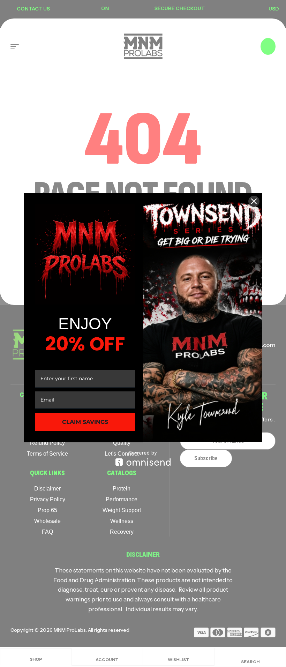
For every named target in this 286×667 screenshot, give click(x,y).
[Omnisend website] (143, 458)
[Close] (254, 201)
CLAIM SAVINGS (85, 422)
